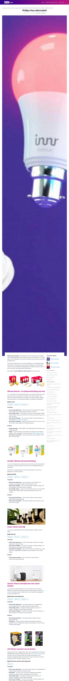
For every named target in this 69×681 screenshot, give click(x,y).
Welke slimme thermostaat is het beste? (54, 420)
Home (42, 2)
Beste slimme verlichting (51, 410)
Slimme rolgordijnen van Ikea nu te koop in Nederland (54, 436)
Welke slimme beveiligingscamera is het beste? (54, 423)
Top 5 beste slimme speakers (52, 396)
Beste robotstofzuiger (50, 418)
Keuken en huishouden (41, 13)
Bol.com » (17, 404)
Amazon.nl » (25, 404)
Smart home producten (51, 2)
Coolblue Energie (50, 379)
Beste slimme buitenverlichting (52, 374)
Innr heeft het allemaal (22, 419)
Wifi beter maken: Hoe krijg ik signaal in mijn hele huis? (54, 404)
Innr (8, 394)
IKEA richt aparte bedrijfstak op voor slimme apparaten (53, 441)
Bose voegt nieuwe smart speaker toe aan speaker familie (54, 432)
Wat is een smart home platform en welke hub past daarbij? (54, 429)
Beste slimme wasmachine (51, 438)
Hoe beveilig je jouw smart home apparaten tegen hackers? (52, 407)
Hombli (9, 464)
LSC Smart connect (36, 653)
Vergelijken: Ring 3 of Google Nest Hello (54, 387)
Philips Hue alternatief (50, 381)
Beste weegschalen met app (52, 412)
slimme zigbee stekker (38, 433)
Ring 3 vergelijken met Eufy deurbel (53, 389)
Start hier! (61, 2)
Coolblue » (10, 404)
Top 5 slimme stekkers (51, 391)
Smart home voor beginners (51, 372)
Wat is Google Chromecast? (51, 398)
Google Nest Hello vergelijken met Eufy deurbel (53, 385)
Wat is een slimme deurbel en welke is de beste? (54, 415)
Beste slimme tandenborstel (51, 394)
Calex (8, 530)
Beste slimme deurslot (50, 377)
